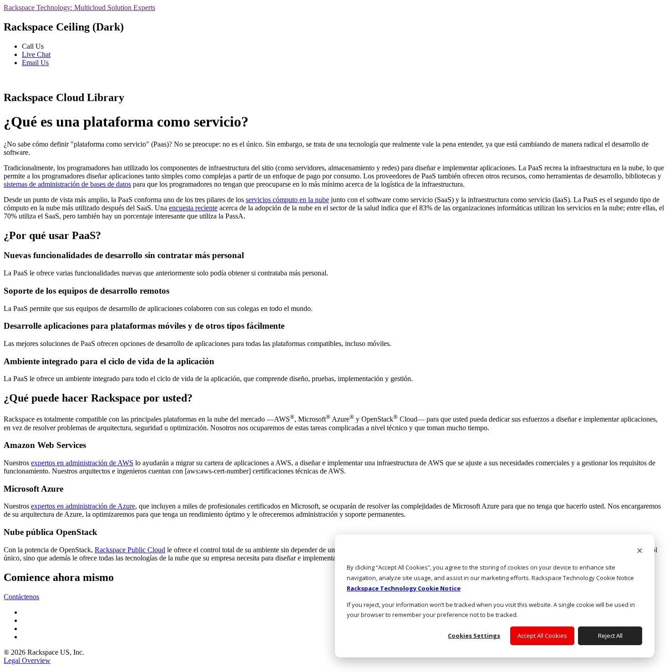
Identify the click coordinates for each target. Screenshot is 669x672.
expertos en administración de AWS (82, 463)
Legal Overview (27, 660)
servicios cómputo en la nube (287, 200)
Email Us (35, 62)
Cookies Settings (474, 635)
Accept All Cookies (542, 635)
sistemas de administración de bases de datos (67, 184)
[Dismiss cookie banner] (640, 551)
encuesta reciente (193, 208)
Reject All (610, 635)
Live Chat (36, 54)
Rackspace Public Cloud (130, 550)
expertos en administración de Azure (83, 506)
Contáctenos (21, 597)
